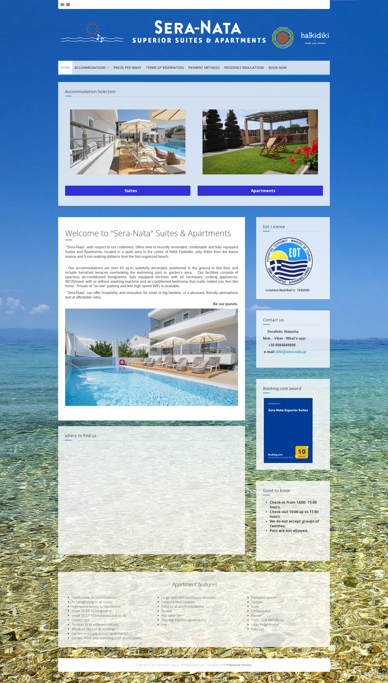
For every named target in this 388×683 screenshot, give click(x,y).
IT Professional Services (237, 665)
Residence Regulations (244, 67)
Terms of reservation (165, 67)
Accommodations (90, 67)
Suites (131, 190)
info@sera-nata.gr (291, 352)
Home (65, 67)
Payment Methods (204, 67)
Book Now (278, 67)
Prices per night (127, 67)
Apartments (263, 190)
